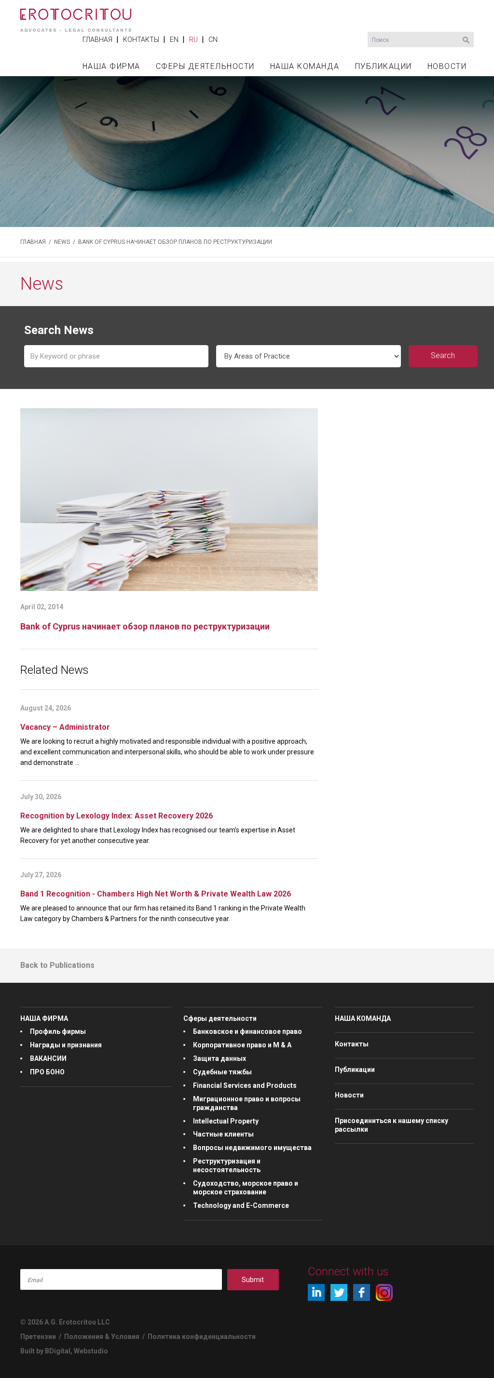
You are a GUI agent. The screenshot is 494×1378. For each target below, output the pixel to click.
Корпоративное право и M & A (242, 1045)
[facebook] (361, 1292)
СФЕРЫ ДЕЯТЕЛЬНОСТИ (205, 66)
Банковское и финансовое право (247, 1031)
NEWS (62, 242)
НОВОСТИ (447, 66)
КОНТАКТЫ (141, 39)
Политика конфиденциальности (202, 1336)
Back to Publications (57, 965)
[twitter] (338, 1292)
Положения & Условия (102, 1336)
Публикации (355, 1069)
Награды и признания (66, 1045)
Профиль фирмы (58, 1031)
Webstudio (91, 1351)
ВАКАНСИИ (48, 1058)
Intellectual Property (226, 1121)
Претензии (38, 1336)
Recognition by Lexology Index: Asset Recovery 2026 (116, 815)
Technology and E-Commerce (241, 1205)
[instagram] (384, 1292)
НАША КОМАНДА (305, 66)
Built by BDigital (45, 1351)
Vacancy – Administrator (65, 727)
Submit (253, 1280)
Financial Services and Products (245, 1085)
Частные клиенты (223, 1134)
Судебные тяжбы (222, 1072)
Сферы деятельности (220, 1018)
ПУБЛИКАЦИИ (383, 66)
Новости (349, 1095)
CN (213, 39)
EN (174, 39)
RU (193, 39)
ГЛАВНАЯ (97, 39)
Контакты (352, 1044)
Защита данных (219, 1058)
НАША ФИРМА (111, 66)
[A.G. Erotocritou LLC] (75, 15)
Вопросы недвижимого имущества (252, 1147)
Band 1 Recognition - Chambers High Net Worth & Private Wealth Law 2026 (155, 893)
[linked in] (316, 1292)
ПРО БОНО (47, 1072)
